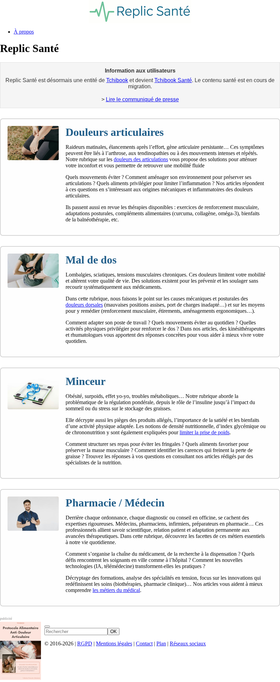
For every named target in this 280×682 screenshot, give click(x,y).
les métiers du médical (116, 590)
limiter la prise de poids (204, 432)
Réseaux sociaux (188, 643)
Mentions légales (114, 643)
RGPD (84, 643)
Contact (144, 643)
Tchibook (117, 80)
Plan (161, 643)
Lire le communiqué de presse (142, 99)
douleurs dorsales (84, 305)
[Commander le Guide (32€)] (47, 627)
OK (113, 631)
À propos (24, 32)
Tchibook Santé (173, 80)
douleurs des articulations (141, 159)
